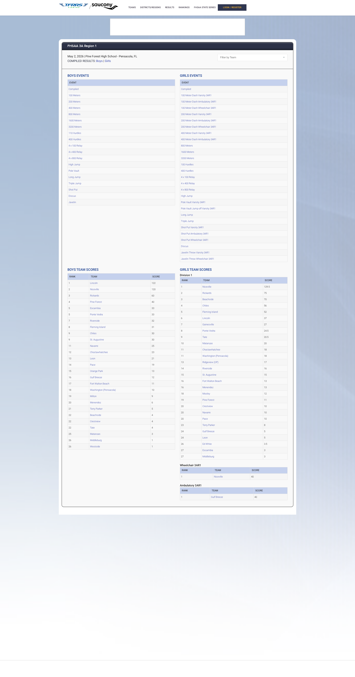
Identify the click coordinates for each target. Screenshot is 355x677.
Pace (92, 364)
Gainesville (208, 324)
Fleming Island (97, 327)
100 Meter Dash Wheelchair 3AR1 (198, 108)
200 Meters (74, 101)
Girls (108, 61)
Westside (95, 446)
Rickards (94, 295)
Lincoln (94, 283)
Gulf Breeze (96, 377)
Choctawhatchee (99, 352)
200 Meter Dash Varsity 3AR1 (196, 114)
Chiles (93, 333)
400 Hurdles (75, 139)
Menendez (95, 402)
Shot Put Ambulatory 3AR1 (195, 233)
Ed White (207, 444)
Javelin (72, 202)
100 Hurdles (187, 164)
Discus (72, 196)
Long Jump (74, 177)
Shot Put (73, 189)
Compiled (74, 89)
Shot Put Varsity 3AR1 (192, 227)
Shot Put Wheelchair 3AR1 (194, 240)
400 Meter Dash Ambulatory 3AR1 (198, 139)
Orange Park (96, 371)
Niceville (94, 289)
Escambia (95, 308)
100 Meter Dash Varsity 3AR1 (196, 95)
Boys (99, 61)
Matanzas (95, 434)
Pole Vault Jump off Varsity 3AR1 (198, 208)
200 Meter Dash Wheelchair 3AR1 (198, 126)
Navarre (94, 346)
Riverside (95, 320)
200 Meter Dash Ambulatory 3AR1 (198, 120)
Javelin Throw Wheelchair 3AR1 (197, 258)
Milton (93, 396)
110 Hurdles (75, 133)
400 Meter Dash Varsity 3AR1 (196, 133)
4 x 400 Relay (75, 152)
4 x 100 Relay (75, 145)
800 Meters (74, 114)
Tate (92, 427)
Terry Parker (96, 408)
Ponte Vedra (96, 314)
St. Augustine (97, 339)
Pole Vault (74, 170)
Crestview (95, 421)
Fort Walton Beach (99, 383)
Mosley (206, 393)
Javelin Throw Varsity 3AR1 (195, 252)
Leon (92, 358)
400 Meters (74, 108)
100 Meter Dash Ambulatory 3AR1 (198, 101)
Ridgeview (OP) (210, 362)
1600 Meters (75, 120)
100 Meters (74, 95)
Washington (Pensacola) (103, 390)
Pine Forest (96, 301)
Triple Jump (75, 183)
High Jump (74, 164)
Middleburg (96, 440)
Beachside (95, 415)
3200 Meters (75, 126)
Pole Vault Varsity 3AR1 (193, 202)
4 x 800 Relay (75, 158)
